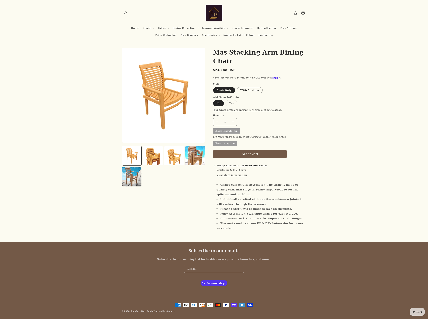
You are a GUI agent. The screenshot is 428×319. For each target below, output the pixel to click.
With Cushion (249, 90)
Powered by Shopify (164, 311)
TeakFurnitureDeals (142, 311)
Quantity (218, 115)
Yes (233, 103)
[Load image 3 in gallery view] (174, 155)
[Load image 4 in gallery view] (195, 155)
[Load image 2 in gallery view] (153, 155)
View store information (232, 175)
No (218, 103)
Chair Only (224, 90)
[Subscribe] (240, 269)
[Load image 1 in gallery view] (131, 155)
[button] (125, 13)
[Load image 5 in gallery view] (131, 176)
